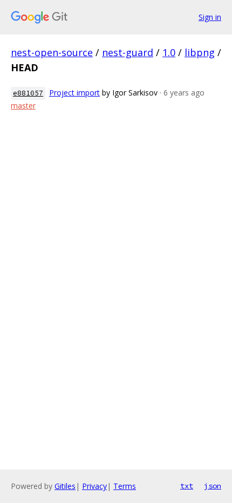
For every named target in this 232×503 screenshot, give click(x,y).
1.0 (168, 52)
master (23, 105)
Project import (74, 92)
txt (186, 486)
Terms (124, 486)
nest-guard (127, 52)
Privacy (94, 486)
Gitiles (65, 486)
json (212, 486)
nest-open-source (52, 52)
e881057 (28, 93)
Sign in (210, 17)
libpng (200, 52)
